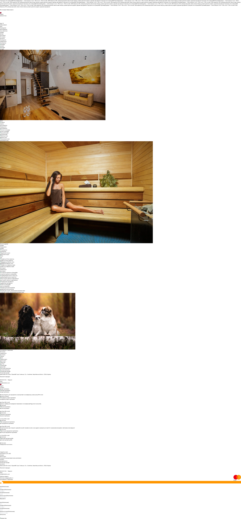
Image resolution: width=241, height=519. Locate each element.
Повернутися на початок (6, 444)
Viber (1, 381)
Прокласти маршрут (5, 376)
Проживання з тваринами (6, 479)
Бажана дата (6, 495)
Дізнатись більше (4, 396)
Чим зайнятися (3, 31)
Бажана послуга (7, 511)
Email (4, 492)
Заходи (1, 34)
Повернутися (3, 41)
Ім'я (4, 486)
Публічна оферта (4, 476)
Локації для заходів (4, 462)
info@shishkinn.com (5, 383)
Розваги (2, 459)
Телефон (5, 489)
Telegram (10, 380)
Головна (2, 387)
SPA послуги (3, 456)
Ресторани (2, 37)
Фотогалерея (3, 9)
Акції (2, 23)
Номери (2, 455)
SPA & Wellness (3, 29)
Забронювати (10, 9)
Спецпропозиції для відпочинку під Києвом (10, 458)
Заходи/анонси (3, 461)
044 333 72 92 (3, 16)
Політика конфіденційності (6, 478)
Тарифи (2, 32)
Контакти (2, 38)
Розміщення (3, 28)
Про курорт (3, 35)
